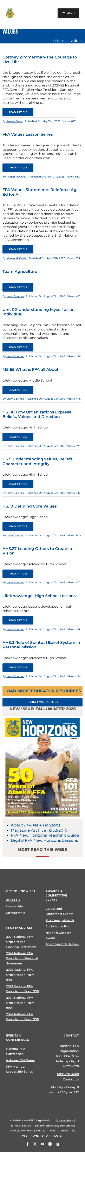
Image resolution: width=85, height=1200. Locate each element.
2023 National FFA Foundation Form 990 (22, 988)
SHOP (46, 1135)
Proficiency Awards (60, 920)
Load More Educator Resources (42, 691)
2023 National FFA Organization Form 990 (20, 975)
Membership (15, 913)
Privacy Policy (64, 1120)
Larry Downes (15, 296)
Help (52, 1130)
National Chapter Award (58, 935)
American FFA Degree (62, 944)
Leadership (14, 906)
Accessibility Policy (21, 1130)
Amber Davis (14, 121)
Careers (63, 1130)
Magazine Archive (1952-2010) (40, 830)
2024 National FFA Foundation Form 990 (22, 1016)
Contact (41, 1130)
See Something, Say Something (54, 1125)
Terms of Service (21, 1125)
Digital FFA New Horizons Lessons (44, 840)
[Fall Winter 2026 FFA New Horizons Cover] (42, 717)
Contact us (71, 1079)
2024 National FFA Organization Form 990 (20, 1003)
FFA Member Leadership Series (19, 1069)
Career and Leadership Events (59, 911)
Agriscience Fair (58, 926)
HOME (35, 1135)
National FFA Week (20, 1060)
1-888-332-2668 (68, 1074)
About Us (13, 900)
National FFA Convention (15, 1051)
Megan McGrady (16, 176)
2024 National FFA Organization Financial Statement (21, 942)
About (35, 825)
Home (61, 41)
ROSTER (58, 1135)
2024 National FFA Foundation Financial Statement (22, 958)
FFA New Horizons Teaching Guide (45, 835)
